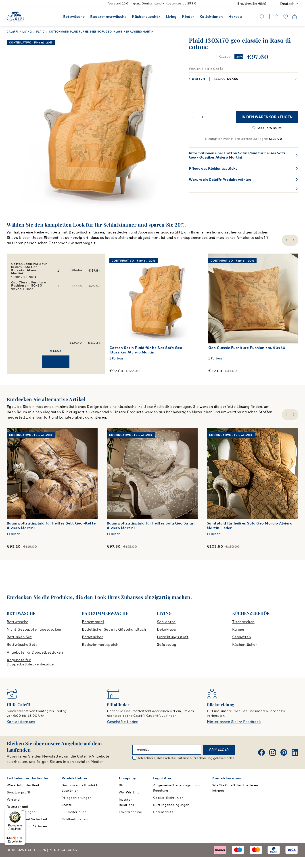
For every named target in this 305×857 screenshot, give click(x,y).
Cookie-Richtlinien (168, 798)
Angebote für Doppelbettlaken (35, 652)
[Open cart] (294, 17)
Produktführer (75, 778)
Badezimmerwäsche (108, 16)
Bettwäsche (74, 16)
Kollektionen (211, 16)
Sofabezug (166, 644)
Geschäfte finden (122, 722)
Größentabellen (75, 819)
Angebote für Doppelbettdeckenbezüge (30, 662)
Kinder (188, 16)
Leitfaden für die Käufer (27, 778)
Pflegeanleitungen (77, 798)
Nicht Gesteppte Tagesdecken (34, 629)
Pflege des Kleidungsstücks (213, 168)
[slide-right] (294, 414)
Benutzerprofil (18, 792)
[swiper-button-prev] (286, 240)
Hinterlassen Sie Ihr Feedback (234, 722)
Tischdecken (243, 622)
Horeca (235, 16)
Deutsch (287, 4)
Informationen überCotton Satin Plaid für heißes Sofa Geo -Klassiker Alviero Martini (237, 155)
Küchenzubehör (146, 16)
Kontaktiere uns (21, 722)
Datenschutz (163, 812)
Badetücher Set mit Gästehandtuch (114, 629)
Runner (238, 629)
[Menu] (22, 811)
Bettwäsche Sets (22, 644)
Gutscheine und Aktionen (27, 826)
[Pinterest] (283, 752)
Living (171, 16)
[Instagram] (272, 752)
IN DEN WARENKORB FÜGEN (267, 117)
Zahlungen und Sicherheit (27, 819)
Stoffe (67, 805)
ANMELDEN (219, 749)
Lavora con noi (130, 812)
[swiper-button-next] (294, 240)
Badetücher (92, 637)
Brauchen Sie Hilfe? (252, 4)
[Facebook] (261, 752)
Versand (13, 799)
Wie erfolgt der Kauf (23, 785)
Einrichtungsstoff (172, 637)
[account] (276, 17)
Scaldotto (166, 622)
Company (127, 778)
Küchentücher (244, 644)
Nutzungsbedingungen (171, 805)
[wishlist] (285, 17)
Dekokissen (167, 629)
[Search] (262, 17)
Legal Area (162, 778)
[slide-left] (286, 414)
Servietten (241, 637)
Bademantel (93, 622)
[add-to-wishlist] (191, 261)
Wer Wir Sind (129, 792)
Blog (123, 785)
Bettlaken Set (19, 637)
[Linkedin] (295, 752)
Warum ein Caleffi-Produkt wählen (220, 180)
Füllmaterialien (74, 812)
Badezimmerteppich (100, 644)
